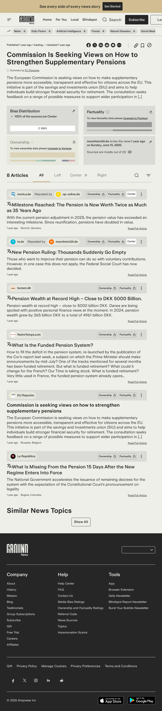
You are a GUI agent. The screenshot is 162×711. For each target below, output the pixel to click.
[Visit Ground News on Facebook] (13, 680)
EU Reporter (32, 70)
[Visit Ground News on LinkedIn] (48, 680)
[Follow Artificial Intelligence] (84, 31)
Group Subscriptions (21, 614)
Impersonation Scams (72, 632)
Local (75, 20)
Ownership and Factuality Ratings (80, 608)
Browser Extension (121, 589)
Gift (9, 626)
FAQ (61, 589)
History (11, 589)
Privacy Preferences (85, 666)
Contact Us (65, 595)
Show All (81, 522)
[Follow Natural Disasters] (134, 31)
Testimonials (15, 608)
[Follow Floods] (103, 31)
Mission (12, 595)
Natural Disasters (120, 31)
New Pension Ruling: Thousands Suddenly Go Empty (69, 252)
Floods (96, 31)
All (41, 175)
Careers (12, 638)
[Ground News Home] (26, 20)
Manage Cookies (53, 666)
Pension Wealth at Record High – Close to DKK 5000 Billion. (77, 298)
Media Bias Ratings (71, 601)
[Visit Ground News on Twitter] (24, 680)
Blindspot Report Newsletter (128, 601)
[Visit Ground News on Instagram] (36, 680)
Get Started (112, 6)
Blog (10, 601)
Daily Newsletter (119, 595)
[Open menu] (9, 19)
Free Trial (13, 632)
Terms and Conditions (121, 666)
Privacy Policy (27, 666)
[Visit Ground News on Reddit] (61, 680)
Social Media (149, 31)
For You (61, 20)
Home (47, 20)
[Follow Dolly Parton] (49, 31)
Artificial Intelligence (69, 31)
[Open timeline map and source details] (119, 150)
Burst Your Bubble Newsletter (129, 608)
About (11, 583)
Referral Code (67, 614)
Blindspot (89, 20)
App (112, 583)
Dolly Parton (38, 31)
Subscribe (137, 20)
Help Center (66, 583)
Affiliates (13, 644)
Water (17, 31)
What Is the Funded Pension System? (52, 345)
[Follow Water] (24, 31)
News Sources (67, 620)
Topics (62, 626)
